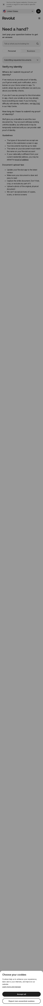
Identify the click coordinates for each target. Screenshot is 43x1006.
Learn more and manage (11, 987)
